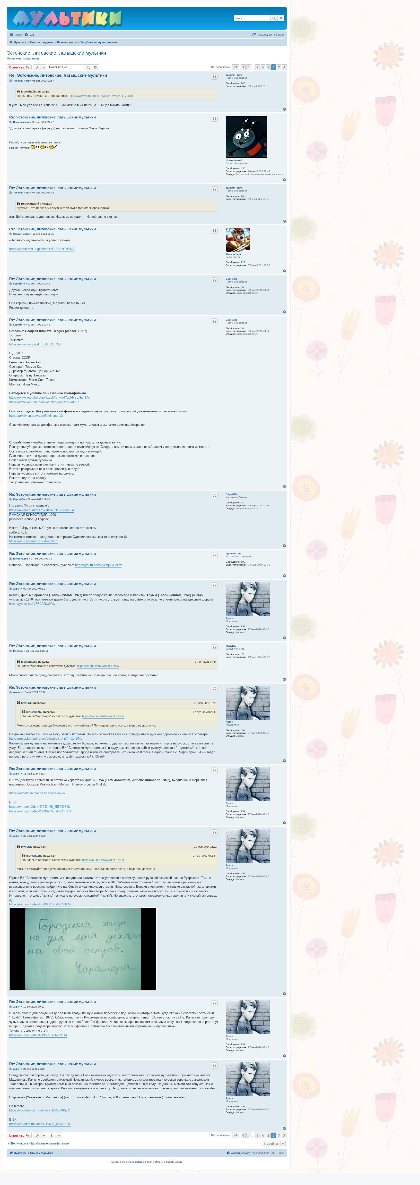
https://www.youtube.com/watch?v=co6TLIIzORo (101, 96)
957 (243, 626)
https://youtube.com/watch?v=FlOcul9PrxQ (39, 1110)
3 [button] (257, 67)
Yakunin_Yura (234, 75)
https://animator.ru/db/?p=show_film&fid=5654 (41, 510)
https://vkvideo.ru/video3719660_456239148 (40, 1124)
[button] (235, 67)
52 (242, 654)
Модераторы (31, 58)
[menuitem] (29, 35)
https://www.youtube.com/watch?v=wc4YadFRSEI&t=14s (49, 397)
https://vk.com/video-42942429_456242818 (39, 807)
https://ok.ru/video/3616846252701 (33, 541)
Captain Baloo (234, 254)
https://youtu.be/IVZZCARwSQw (32, 604)
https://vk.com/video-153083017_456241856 (40, 904)
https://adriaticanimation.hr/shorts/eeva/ (37, 793)
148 (243, 83)
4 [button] (263, 67)
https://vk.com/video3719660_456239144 (38, 1035)
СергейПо (231, 278)
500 (243, 561)
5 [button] (268, 67)
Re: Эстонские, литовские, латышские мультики (58, 75)
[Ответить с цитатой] (214, 76)
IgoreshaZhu (233, 553)
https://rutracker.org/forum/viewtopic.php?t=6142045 (45, 738)
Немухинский (234, 160)
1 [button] (249, 67)
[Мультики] (68, 19)
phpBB (139, 1161)
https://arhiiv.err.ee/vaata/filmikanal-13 (36, 415)
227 (243, 262)
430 (243, 168)
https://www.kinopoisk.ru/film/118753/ (35, 344)
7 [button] (279, 67)
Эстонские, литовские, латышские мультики (56, 53)
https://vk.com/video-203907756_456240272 (40, 811)
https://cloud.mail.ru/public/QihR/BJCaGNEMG (42, 249)
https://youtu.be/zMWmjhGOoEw (98, 565)
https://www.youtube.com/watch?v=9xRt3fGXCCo (44, 402)
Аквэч (229, 618)
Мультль (231, 645)
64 (242, 287)
